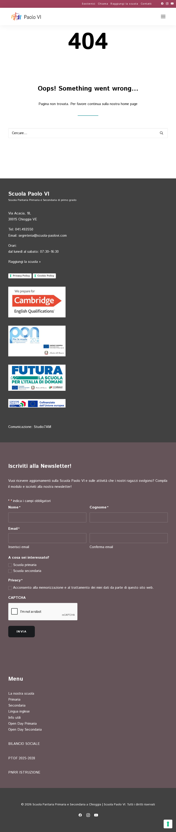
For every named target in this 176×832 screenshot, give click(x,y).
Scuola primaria (24, 565)
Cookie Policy (45, 275)
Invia (21, 631)
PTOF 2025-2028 (21, 758)
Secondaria (16, 705)
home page (129, 104)
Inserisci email (18, 547)
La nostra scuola (21, 693)
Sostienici (88, 4)
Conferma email (101, 547)
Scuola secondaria (27, 571)
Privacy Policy (21, 275)
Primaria (14, 699)
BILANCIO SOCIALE (24, 743)
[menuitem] (88, 4)
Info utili (14, 717)
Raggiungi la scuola (124, 4)
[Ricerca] (88, 133)
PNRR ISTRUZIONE (24, 772)
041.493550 (24, 229)
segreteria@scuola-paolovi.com (43, 235)
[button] (162, 3)
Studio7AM (42, 426)
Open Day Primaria (22, 723)
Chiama (103, 4)
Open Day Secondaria (25, 729)
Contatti (146, 4)
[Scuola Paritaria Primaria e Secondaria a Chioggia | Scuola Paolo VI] (26, 16)
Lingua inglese (19, 711)
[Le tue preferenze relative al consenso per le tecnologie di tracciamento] (168, 824)
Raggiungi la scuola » (24, 261)
